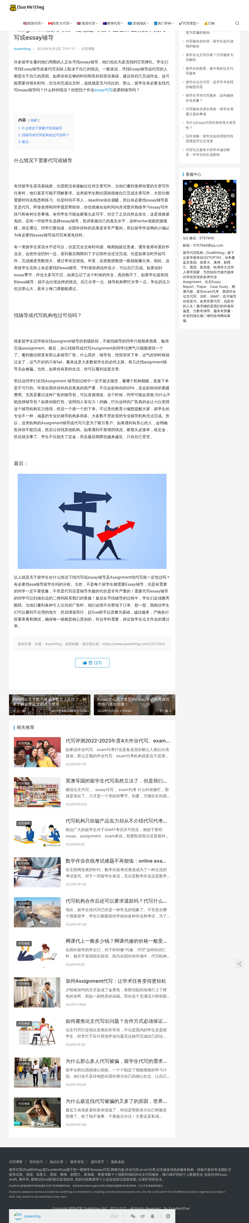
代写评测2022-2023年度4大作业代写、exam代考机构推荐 (116, 741)
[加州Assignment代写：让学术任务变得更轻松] (37, 992)
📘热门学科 (162, 23)
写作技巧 (36, 1162)
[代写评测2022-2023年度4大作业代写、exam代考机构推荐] (37, 752)
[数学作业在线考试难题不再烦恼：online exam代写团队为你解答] (37, 872)
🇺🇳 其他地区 (137, 23)
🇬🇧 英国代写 (86, 23)
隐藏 (34, 120)
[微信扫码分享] (133, 1216)
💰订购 (209, 23)
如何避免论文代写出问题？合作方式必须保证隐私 (117, 1021)
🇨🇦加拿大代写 (58, 23)
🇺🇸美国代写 (32, 23)
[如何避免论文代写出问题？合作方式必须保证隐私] (37, 1032)
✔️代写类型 (187, 23)
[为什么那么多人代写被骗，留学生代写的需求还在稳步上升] (37, 1072)
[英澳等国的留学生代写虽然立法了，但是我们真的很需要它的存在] (37, 792)
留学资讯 (77, 1162)
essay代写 (103, 89)
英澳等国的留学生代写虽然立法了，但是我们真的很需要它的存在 (117, 781)
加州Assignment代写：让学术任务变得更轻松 (116, 981)
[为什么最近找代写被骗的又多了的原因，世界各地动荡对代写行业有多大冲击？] (37, 1113)
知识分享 (56, 1162)
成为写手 (97, 1162)
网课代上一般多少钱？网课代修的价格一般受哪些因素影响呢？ (117, 941)
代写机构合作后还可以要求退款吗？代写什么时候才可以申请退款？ (117, 901)
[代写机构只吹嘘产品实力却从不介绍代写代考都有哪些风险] (37, 832)
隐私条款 (118, 1162)
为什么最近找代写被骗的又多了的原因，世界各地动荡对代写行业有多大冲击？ (117, 1101)
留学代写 (16, 1169)
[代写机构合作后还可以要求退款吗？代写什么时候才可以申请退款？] (37, 912)
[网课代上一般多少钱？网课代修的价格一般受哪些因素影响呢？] (37, 952)
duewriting (22, 49)
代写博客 (88, 49)
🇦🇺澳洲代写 (111, 23)
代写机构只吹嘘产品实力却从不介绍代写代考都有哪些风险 (117, 821)
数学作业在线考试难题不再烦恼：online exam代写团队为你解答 (116, 861)
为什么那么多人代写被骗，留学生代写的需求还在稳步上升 (117, 1061)
